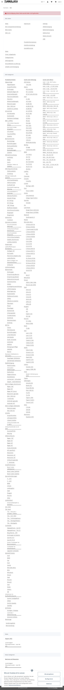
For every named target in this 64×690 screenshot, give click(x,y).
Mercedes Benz (28, 222)
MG (25, 273)
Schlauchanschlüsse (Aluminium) (12, 229)
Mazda (26, 219)
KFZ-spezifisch (11, 450)
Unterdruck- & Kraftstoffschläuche (10, 595)
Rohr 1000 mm (11, 106)
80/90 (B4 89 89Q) (31, 142)
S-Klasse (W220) (30, 265)
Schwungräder (11, 313)
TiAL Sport (8, 509)
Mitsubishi (10, 572)
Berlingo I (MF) (30, 186)
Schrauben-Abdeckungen (11, 368)
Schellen (7, 413)
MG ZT (28, 275)
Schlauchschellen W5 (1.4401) (13, 423)
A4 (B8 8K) (29, 108)
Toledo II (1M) (30, 340)
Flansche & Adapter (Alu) (14, 256)
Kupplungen (8, 244)
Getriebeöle (10, 337)
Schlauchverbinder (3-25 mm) (12, 427)
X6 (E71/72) (29, 166)
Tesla (25, 371)
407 (27, 311)
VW (8, 592)
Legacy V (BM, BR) (31, 369)
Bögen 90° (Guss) (12, 391)
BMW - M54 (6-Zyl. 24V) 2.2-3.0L (50, 117)
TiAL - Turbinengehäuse (13, 518)
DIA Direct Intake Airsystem (11, 128)
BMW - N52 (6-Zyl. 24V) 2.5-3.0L (50, 138)
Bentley (26, 145)
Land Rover (27, 207)
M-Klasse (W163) (30, 260)
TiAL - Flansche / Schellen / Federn (12, 512)
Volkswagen (27, 380)
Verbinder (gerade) (12, 401)
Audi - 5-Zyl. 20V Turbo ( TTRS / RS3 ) (49, 83)
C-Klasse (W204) (30, 236)
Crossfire (28, 181)
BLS (27, 174)
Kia (25, 205)
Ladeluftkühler (11, 258)
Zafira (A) (28, 301)
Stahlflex (9, 605)
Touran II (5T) (29, 402)
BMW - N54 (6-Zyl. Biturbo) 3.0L (50, 142)
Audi (8, 555)
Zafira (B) (28, 304)
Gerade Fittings (11, 198)
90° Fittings (10, 203)
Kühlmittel (10, 342)
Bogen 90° (10, 445)
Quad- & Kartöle (11, 339)
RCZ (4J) (28, 316)
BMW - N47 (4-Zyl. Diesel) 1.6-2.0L (50, 134)
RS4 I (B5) (28, 125)
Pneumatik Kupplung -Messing (13, 188)
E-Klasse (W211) (30, 251)
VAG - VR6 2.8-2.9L (48, 167)
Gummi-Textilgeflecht (13, 598)
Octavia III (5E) (30, 355)
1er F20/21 (29, 154)
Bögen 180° (10, 386)
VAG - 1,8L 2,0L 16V (48, 155)
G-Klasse (28, 256)
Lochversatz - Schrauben (14, 379)
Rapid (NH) (29, 357)
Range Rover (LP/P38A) (32, 212)
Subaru (9, 589)
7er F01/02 (29, 164)
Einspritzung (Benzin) (13, 274)
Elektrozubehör (11, 171)
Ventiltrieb (10, 318)
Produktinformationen (30, 42)
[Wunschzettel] (52, 1)
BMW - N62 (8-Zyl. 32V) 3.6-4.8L (50, 146)
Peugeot (9, 493)
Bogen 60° (10, 443)
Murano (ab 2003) (31, 285)
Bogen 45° (10, 440)
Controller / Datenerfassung (11, 613)
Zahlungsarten (9, 60)
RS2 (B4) (28, 123)
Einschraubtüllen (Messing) (12, 225)
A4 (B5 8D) (29, 104)
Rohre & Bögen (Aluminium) (13, 384)
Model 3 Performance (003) (32, 375)
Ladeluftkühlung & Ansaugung (10, 247)
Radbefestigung (9, 363)
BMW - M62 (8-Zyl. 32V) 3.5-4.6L (50, 126)
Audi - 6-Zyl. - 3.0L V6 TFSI (50, 88)
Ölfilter (9, 298)
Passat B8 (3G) (30, 388)
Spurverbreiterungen (11, 476)
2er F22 (28, 157)
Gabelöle (9, 349)
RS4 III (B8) (29, 130)
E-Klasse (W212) (30, 253)
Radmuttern (10, 372)
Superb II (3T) (29, 359)
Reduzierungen (11, 104)
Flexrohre (9, 99)
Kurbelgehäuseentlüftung (14, 286)
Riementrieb (10, 310)
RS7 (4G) (28, 135)
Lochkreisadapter (10, 267)
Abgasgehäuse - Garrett (13, 528)
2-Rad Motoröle (11, 335)
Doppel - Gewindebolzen (14, 381)
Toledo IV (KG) (30, 345)
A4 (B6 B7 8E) (29, 106)
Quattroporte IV (30, 217)
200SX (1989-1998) (31, 282)
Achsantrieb (8, 111)
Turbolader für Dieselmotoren (11, 547)
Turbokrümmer (11, 315)
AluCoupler (10, 253)
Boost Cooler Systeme (13, 471)
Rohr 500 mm (11, 410)
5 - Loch (9, 481)
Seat (8, 584)
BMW (8, 483)
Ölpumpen (10, 303)
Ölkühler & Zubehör (12, 301)
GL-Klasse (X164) (30, 258)
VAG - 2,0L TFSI (47, 162)
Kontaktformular (28, 48)
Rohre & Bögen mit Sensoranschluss (12, 261)
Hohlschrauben (11, 182)
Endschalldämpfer (12, 94)
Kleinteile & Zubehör (11, 222)
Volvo (8, 498)
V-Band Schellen (11, 420)
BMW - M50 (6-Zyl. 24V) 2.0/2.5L (49, 113)
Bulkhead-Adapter (12, 208)
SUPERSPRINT (9, 500)
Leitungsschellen (12, 418)
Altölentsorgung (47, 26)
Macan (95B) (29, 323)
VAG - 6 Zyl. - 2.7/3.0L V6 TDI (50, 164)
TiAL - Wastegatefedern (13, 520)
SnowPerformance (10, 465)
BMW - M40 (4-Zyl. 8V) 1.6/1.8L (49, 102)
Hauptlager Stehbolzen (13, 358)
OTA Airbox (10, 131)
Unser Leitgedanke (10, 54)
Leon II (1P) (29, 335)
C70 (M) (28, 407)
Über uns (7, 33)
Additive (9, 344)
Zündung (9, 322)
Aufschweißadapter (12, 180)
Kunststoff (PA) (11, 431)
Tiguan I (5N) (29, 397)
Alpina (26, 87)
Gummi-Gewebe (11, 603)
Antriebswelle (11, 113)
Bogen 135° (10, 438)
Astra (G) (28, 289)
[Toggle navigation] (2, 1)
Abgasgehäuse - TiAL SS (13, 530)
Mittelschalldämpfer (12, 101)
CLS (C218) (29, 244)
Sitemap (45, 23)
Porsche (9, 495)
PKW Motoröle (11, 330)
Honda (9, 565)
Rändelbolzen (11, 377)
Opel (8, 490)
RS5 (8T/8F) (29, 133)
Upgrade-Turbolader (13, 551)
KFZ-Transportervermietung (13, 26)
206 (27, 309)
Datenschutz (46, 33)
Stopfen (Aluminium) (13, 239)
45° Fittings (10, 200)
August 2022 (8, 638)
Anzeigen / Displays (12, 610)
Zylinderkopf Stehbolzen (14, 360)
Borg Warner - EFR (12, 533)
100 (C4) (28, 140)
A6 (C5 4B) (29, 113)
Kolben (9, 284)
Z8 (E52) (28, 169)
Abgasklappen (11, 84)
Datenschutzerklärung (14, 685)
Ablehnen (49, 683)
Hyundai (26, 200)
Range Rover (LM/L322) (32, 210)
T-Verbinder (10, 398)
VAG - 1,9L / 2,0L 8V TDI (49, 159)
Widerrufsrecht (47, 36)
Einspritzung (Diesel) (13, 277)
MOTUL (7, 325)
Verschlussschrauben (13, 210)
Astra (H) (28, 292)
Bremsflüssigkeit (11, 143)
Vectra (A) (28, 299)
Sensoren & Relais (12, 617)
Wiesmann (27, 414)
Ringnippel (10, 212)
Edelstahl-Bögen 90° (12, 92)
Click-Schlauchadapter (13, 237)
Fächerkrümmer (11, 281)
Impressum (27, 23)
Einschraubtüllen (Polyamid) (12, 233)
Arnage (28, 147)
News (6, 23)
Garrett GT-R (10, 537)
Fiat (8, 560)
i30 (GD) (28, 203)
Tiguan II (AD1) (30, 400)
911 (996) (28, 321)
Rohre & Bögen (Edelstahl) (12, 406)
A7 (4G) (28, 116)
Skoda (8, 587)
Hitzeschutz (8, 217)
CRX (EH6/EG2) (30, 195)
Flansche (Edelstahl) (12, 96)
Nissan (9, 575)
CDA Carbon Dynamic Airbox (13, 124)
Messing (9, 433)
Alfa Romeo (27, 82)
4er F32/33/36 (30, 162)
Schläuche (10, 265)
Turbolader (8, 525)
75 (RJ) (27, 328)
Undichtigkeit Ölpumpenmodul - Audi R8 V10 (12, 644)
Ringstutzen (10, 215)
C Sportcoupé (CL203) (32, 229)
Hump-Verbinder (12, 448)
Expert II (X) (29, 314)
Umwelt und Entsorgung (12, 66)
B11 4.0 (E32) (29, 92)
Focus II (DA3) (29, 190)
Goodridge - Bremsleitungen (11, 149)
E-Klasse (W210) (30, 248)
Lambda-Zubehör (12, 242)
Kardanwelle (10, 116)
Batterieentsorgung (48, 30)
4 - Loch (9, 478)
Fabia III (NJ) (29, 350)
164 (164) (28, 84)
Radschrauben (11, 365)
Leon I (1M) (29, 333)
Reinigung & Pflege (12, 347)
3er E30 (28, 159)
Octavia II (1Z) (30, 352)
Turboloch (10, 220)
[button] (48, 1)
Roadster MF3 (30, 417)
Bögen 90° (10, 389)
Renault (9, 582)
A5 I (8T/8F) (29, 111)
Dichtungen (10, 89)
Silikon (9, 601)
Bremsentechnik (9, 138)
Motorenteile (8, 269)
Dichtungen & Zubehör (13, 535)
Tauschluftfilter (11, 134)
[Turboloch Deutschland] (11, 2)
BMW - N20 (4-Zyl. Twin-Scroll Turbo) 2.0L (49, 130)
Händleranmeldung (29, 45)
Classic (9, 327)
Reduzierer (10, 453)
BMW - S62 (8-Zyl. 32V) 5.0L (50, 152)
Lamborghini (10, 488)
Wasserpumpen (11, 320)
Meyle (8, 160)
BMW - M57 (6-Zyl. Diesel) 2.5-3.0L (50, 121)
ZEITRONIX (8, 608)
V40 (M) (28, 412)
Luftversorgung (11, 289)
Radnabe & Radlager (13, 118)
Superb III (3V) (30, 362)
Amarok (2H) (29, 383)
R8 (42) (28, 120)
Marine (9, 351)
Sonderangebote (10, 623)
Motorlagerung (11, 291)
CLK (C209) (29, 241)
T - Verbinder (10, 462)
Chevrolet (26, 176)
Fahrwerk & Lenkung (11, 155)
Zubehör (9, 136)
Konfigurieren (49, 679)
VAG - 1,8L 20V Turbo (48, 157)
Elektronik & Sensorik (13, 279)
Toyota (26, 378)
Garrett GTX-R (11, 540)
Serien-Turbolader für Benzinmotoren (13, 543)
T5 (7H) (28, 395)
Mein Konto (8, 30)
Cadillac (26, 171)
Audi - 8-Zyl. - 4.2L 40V (49, 95)
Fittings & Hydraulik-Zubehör (10, 176)
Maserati (26, 215)
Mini (8, 570)
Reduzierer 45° (11, 455)
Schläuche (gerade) (12, 460)
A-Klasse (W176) (30, 224)
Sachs (8, 162)
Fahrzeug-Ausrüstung (11, 169)
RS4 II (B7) (29, 128)
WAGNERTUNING (10, 553)
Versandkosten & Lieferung (12, 63)
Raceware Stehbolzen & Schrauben (11, 355)
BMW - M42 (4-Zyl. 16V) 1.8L (50, 106)
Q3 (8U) (28, 118)
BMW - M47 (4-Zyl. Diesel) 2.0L (50, 109)
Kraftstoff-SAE (11, 185)
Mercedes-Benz (11, 567)
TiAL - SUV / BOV (11, 516)
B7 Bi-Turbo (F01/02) (31, 94)
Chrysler (26, 178)
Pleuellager (10, 308)
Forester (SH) (29, 367)
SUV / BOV (8, 507)
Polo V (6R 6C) (30, 390)
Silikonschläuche (9, 436)
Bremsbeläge (10, 141)
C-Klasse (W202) (30, 231)
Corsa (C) (28, 294)
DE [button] (42, 2)
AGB (44, 39)
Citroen (9, 486)
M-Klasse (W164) (30, 263)
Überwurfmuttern (12, 195)
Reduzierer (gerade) (12, 394)
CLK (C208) (29, 239)
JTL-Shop (55, 688)
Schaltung (10, 173)
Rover (25, 326)
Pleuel (9, 306)
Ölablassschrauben (12, 296)
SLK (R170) (29, 270)
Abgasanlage (8, 82)
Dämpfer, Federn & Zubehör (12, 165)
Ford (8, 563)
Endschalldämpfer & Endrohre (13, 503)
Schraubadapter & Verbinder (12, 192)
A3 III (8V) (28, 101)
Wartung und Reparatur (12, 659)
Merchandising (10, 625)
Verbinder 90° (11, 403)
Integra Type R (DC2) (31, 198)
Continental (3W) (30, 149)
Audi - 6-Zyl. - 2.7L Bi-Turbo (50, 86)
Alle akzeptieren (49, 674)
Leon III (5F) (29, 338)
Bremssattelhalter (12, 146)
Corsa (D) (28, 297)
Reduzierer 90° (11, 457)
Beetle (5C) (29, 385)
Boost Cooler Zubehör (13, 474)
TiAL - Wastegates (12, 523)
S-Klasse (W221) (30, 268)
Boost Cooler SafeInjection (10, 468)
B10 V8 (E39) (29, 89)
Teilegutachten (9, 57)
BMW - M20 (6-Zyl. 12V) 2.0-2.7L (50, 98)
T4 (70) (28, 393)
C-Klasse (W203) (30, 234)
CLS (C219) (29, 246)
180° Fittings (10, 205)
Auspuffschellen (11, 87)
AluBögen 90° (11, 251)
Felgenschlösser (11, 374)
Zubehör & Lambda (12, 108)
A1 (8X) (28, 99)
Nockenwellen (11, 293)
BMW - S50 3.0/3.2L (48, 150)
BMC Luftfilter (9, 120)
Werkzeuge (8, 619)
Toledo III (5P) (29, 343)
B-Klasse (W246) (30, 227)
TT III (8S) (28, 137)
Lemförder (10, 157)
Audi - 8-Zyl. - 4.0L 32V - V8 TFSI (50, 92)
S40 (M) (28, 409)
